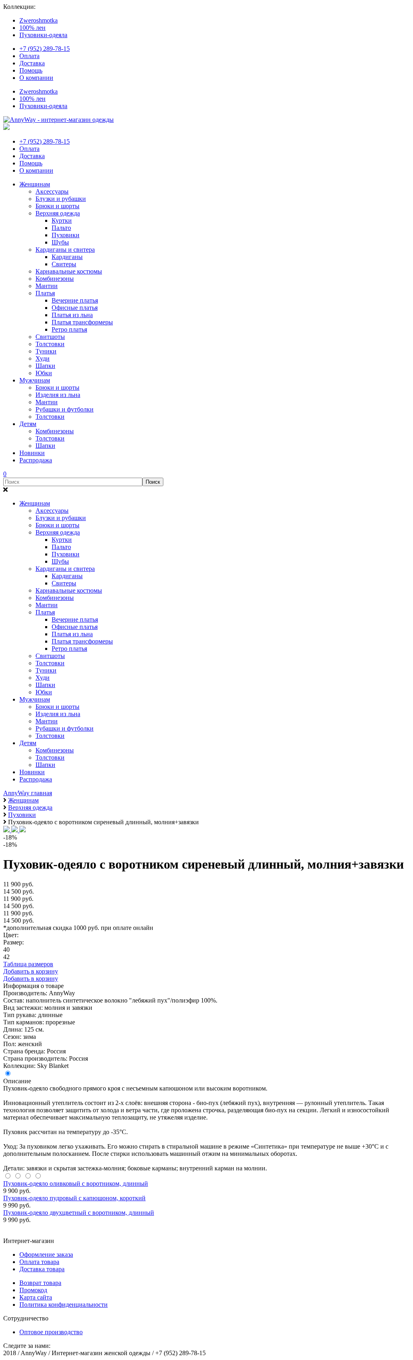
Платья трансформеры (82, 322)
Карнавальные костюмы (68, 271)
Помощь (30, 70)
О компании (36, 77)
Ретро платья (69, 329)
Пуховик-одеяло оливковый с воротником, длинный (75, 1183)
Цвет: (11, 935)
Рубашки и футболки (64, 409)
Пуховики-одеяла (43, 34)
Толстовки (50, 344)
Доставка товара (42, 1269)
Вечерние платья (75, 300)
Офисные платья (75, 307)
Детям (27, 423)
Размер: (13, 942)
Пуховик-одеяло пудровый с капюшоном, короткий (74, 1198)
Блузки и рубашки (60, 198)
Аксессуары (52, 191)
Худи (42, 358)
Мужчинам (34, 380)
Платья (45, 293)
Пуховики (65, 235)
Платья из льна (72, 314)
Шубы (60, 242)
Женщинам (34, 184)
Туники (45, 351)
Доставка (32, 63)
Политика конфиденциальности (63, 1304)
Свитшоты (50, 336)
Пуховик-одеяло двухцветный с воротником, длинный (78, 1212)
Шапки (45, 365)
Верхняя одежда (57, 213)
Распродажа (35, 460)
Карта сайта (35, 1297)
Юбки (43, 373)
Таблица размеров (28, 964)
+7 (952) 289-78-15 (44, 48)
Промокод (33, 1290)
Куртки (62, 220)
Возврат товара (40, 1282)
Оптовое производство (51, 1332)
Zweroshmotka (38, 20)
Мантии (46, 285)
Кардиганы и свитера (65, 249)
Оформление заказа (46, 1254)
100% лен (32, 27)
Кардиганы (67, 256)
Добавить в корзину (30, 971)
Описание (17, 1081)
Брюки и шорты (57, 206)
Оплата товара (39, 1261)
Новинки (32, 452)
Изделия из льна (57, 394)
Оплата (29, 55)
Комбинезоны (54, 278)
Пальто (61, 227)
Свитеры (64, 264)
